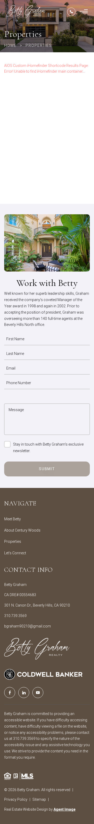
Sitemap (39, 799)
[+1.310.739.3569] (71, 12)
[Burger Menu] (84, 11)
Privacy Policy (15, 799)
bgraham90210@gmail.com (27, 626)
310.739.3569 (15, 616)
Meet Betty (12, 519)
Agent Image (64, 809)
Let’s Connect (15, 553)
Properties (12, 541)
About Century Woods (22, 530)
